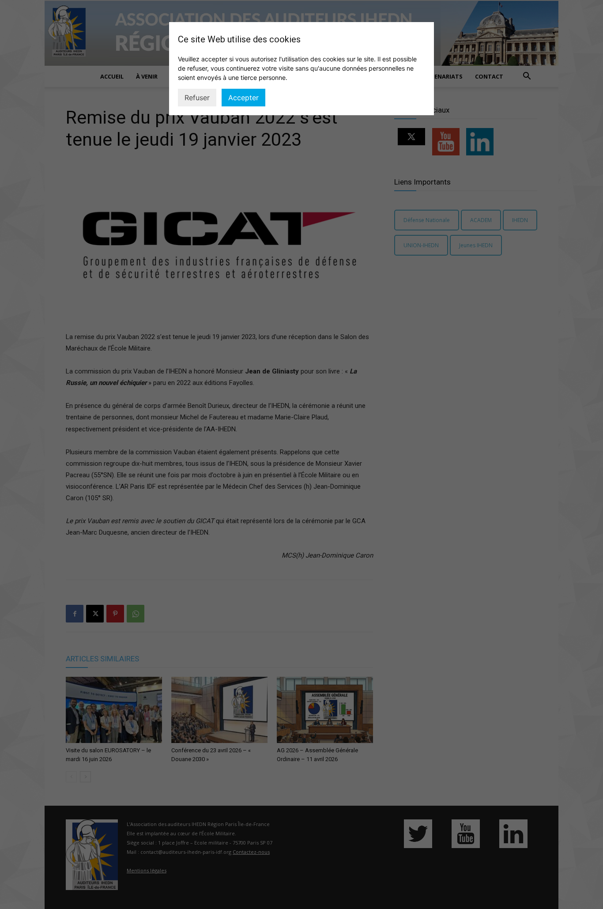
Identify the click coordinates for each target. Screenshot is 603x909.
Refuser (197, 97)
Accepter (243, 97)
